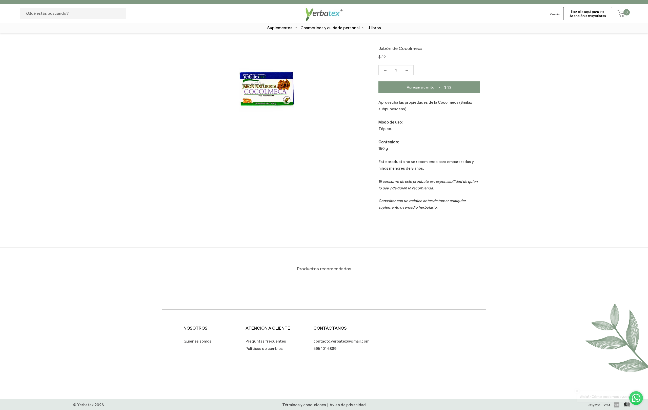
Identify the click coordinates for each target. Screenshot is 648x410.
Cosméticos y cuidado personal (330, 28)
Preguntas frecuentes (266, 341)
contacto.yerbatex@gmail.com (338, 341)
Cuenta (555, 14)
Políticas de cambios (264, 348)
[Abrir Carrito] (621, 13)
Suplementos (279, 28)
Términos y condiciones (304, 405)
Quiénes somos (197, 341)
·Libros (374, 28)
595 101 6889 (324, 348)
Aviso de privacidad (348, 405)
